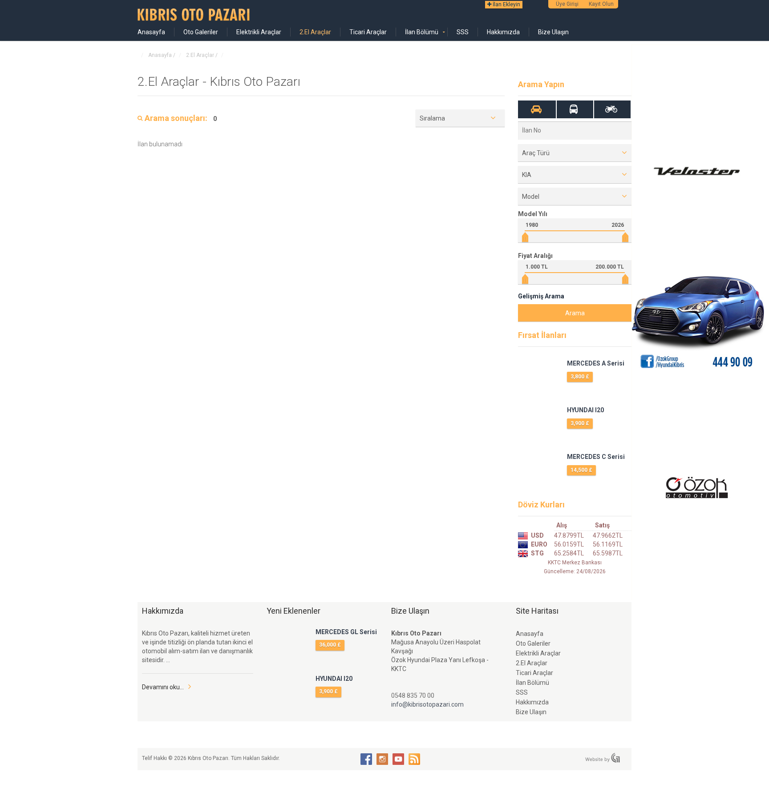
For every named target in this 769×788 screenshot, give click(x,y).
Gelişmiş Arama (541, 296)
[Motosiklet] (611, 109)
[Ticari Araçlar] (574, 109)
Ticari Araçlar (368, 32)
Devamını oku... (163, 687)
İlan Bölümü (421, 32)
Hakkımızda (503, 32)
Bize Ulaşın (553, 32)
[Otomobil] (537, 109)
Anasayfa (151, 32)
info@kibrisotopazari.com (427, 704)
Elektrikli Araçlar (258, 32)
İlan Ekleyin (505, 4)
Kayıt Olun (601, 4)
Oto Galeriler (200, 32)
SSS (463, 32)
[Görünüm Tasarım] (602, 758)
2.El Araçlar (315, 32)
